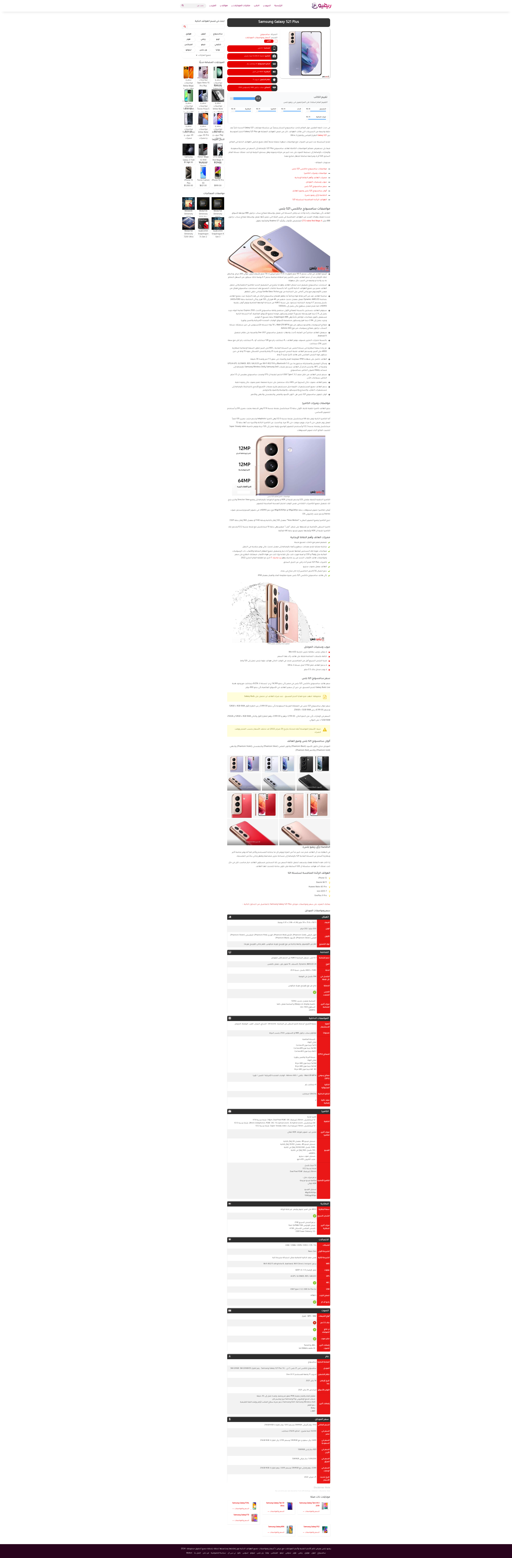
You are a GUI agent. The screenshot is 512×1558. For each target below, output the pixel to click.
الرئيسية (278, 6)
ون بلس (203, 50)
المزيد (213, 6)
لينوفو (188, 50)
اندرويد (268, 6)
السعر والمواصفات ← (311, 1512)
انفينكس (189, 45)
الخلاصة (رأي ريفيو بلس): (315, 195)
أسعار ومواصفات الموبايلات (257, 38)
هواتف (224, 6)
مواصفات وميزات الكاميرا (315, 173)
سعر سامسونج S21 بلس (315, 187)
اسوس (245, 1553)
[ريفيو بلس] (321, 6)
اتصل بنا (197, 1553)
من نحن (206, 1553)
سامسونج (218, 34)
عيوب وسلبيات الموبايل (316, 182)
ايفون (203, 34)
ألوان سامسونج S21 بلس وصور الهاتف (309, 191)
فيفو (203, 45)
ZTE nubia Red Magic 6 (312, 221)
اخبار (257, 6)
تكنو (239, 1553)
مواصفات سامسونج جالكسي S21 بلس (309, 169)
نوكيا (218, 50)
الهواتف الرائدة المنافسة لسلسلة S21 (310, 200)
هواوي (188, 34)
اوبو (217, 39)
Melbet (189, 1553)
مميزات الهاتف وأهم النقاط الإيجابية (311, 178)
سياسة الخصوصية (218, 1553)
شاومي (218, 45)
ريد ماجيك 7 (276, 558)
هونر (188, 39)
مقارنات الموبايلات (241, 6)
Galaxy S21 (322, 136)
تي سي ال (232, 1553)
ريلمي (203, 39)
